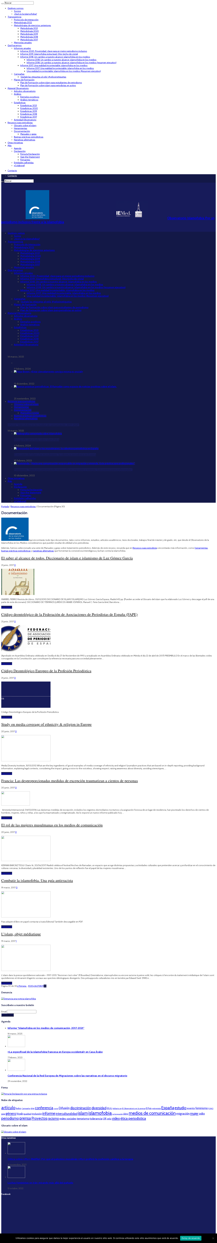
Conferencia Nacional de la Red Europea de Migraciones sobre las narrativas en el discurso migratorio (67, 1075)
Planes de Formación (24, 79)
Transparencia (14, 16)
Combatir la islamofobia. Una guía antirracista (37, 880)
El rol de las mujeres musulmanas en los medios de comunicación (52, 825)
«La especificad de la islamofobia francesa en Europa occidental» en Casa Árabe (55, 1051)
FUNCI (210, 1108)
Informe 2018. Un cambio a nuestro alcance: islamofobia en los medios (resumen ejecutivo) (71, 62)
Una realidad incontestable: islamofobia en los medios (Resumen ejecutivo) (64, 71)
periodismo (10, 1118)
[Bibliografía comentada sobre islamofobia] (38, 433)
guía (3, 1114)
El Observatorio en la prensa (133, 1108)
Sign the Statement (30, 156)
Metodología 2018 (29, 36)
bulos (18, 1108)
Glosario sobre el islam (25, 125)
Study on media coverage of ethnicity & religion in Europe (46, 724)
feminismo (201, 1108)
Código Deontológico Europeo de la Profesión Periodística (46, 670)
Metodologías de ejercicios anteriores (32, 25)
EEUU (109, 1108)
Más (10, 145)
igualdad (27, 1114)
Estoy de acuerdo (191, 1238)
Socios (17, 11)
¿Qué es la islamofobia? (25, 14)
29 (42, 986)
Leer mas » (6, 607)
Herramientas (20, 128)
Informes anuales (22, 48)
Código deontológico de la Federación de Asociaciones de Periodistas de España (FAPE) (69, 614)
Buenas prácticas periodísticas (28, 136)
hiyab (20, 1113)
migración (183, 1113)
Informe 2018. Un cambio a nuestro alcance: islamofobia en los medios (55, 56)
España (167, 1107)
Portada (5, 506)
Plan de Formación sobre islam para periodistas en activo (48, 85)
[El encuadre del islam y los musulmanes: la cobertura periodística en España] (56, 448)
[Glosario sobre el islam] (13, 1131)
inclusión (37, 1113)
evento (191, 1108)
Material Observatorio (18, 88)
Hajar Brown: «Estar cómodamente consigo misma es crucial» (47, 377)
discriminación (80, 1108)
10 (29, 986)
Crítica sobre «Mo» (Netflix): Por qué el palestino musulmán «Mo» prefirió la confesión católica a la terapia (70, 1159)
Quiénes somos (16, 8)
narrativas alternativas (43, 550)
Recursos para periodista (145, 548)
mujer (194, 1113)
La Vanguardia (117, 1114)
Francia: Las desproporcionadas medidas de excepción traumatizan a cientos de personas (69, 780)
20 (31, 986)
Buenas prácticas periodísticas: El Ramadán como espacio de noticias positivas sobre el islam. (64, 392)
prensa (25, 1118)
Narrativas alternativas (24, 139)
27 (38, 986)
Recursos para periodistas (20, 122)
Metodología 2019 (29, 34)
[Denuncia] (18, 998)
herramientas (201, 548)
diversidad (99, 1108)
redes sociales (67, 1118)
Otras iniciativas (15, 142)
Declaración (20, 151)
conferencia (44, 1108)
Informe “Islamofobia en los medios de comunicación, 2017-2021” (43, 350)
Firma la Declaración (30, 154)
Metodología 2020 (29, 31)
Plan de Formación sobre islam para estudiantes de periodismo (51, 82)
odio (202, 1113)
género (11, 1113)
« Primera (22, 986)
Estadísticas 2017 (28, 116)
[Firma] (24, 1093)
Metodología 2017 (29, 39)
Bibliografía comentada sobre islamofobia (36, 439)
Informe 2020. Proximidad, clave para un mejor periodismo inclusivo (53, 51)
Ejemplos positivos (29, 96)
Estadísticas (20, 102)
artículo (8, 1107)
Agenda (17, 148)
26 (35, 986)
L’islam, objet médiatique (21, 933)
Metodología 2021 (29, 28)
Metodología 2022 (23, 22)
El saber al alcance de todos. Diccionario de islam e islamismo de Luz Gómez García (67, 558)
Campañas (19, 74)
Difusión (64, 1108)
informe (48, 1113)
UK (104, 1118)
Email (4, 1011)
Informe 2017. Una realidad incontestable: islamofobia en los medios (54, 65)
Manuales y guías (28, 134)
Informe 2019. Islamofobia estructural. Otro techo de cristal (49, 54)
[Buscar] (2, 3)
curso (56, 1108)
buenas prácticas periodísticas (16, 550)
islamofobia (100, 1113)
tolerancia (96, 1118)
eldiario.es (117, 1108)
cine (32, 1108)
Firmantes (25, 159)
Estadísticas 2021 (28, 105)
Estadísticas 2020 (29, 108)
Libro (125, 1113)
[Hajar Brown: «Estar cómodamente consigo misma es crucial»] (48, 371)
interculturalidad (67, 1113)
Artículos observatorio (25, 91)
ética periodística (133, 1118)
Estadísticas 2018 (28, 114)
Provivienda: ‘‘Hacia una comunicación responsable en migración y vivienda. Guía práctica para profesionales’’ (73, 469)
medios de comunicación (152, 1113)
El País (149, 1108)
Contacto (12, 170)
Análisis (17, 94)
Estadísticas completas (26, 362)
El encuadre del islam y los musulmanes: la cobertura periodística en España (55, 454)
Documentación (22, 131)
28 (40, 986)
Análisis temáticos (29, 99)
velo (109, 1118)
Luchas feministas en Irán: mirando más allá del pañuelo (40, 1182)
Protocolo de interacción (26, 19)
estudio (180, 1107)
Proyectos (39, 1118)
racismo (53, 1118)
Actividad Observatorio (25, 119)
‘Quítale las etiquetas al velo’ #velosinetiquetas (43, 76)
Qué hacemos (15, 45)
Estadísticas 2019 (28, 111)
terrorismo (83, 1118)
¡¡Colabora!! (19, 165)
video (116, 1118)
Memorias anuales (23, 42)
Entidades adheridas (24, 162)
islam (83, 1113)
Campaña (26, 1108)
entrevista (156, 1108)
